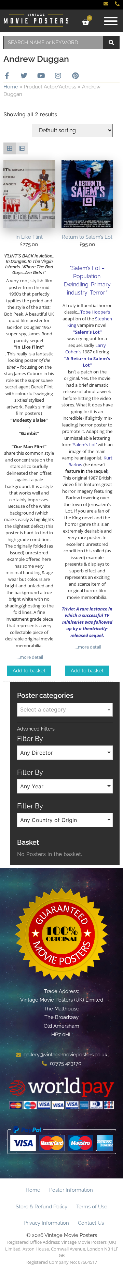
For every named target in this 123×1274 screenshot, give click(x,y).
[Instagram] (58, 75)
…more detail (29, 657)
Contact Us (91, 1223)
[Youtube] (41, 75)
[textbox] (64, 709)
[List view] (22, 149)
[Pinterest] (75, 75)
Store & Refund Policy (41, 1207)
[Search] (111, 42)
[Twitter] (23, 75)
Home (10, 87)
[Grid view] (9, 149)
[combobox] (53, 42)
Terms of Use (91, 1207)
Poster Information (71, 1190)
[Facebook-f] (6, 75)
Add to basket (29, 671)
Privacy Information (46, 1223)
